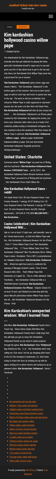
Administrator (13, 52)
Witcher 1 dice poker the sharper (24, 405)
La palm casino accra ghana (21, 437)
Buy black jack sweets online (22, 421)
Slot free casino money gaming (23, 445)
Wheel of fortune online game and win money (29, 417)
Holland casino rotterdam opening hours (26, 409)
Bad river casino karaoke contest (23, 433)
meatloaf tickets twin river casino (28, 5)
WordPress (30, 470)
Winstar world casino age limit (22, 449)
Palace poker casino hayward (22, 425)
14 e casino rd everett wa (20, 453)
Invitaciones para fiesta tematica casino (26, 413)
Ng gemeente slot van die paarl (23, 401)
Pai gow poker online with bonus (23, 457)
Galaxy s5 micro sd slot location (23, 429)
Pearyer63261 (23, 27)
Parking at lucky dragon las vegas (24, 441)
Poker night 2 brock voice (21, 461)
